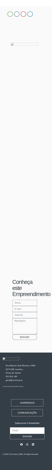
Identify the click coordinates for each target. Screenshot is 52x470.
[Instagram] (27, 444)
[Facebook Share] (16, 14)
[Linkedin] (33, 444)
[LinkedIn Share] (30, 14)
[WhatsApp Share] (10, 14)
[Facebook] (21, 444)
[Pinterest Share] (23, 14)
